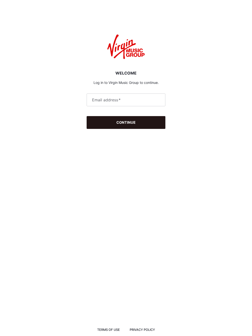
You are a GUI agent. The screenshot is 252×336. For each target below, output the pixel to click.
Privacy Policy (142, 330)
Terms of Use (108, 330)
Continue (126, 122)
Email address (106, 100)
